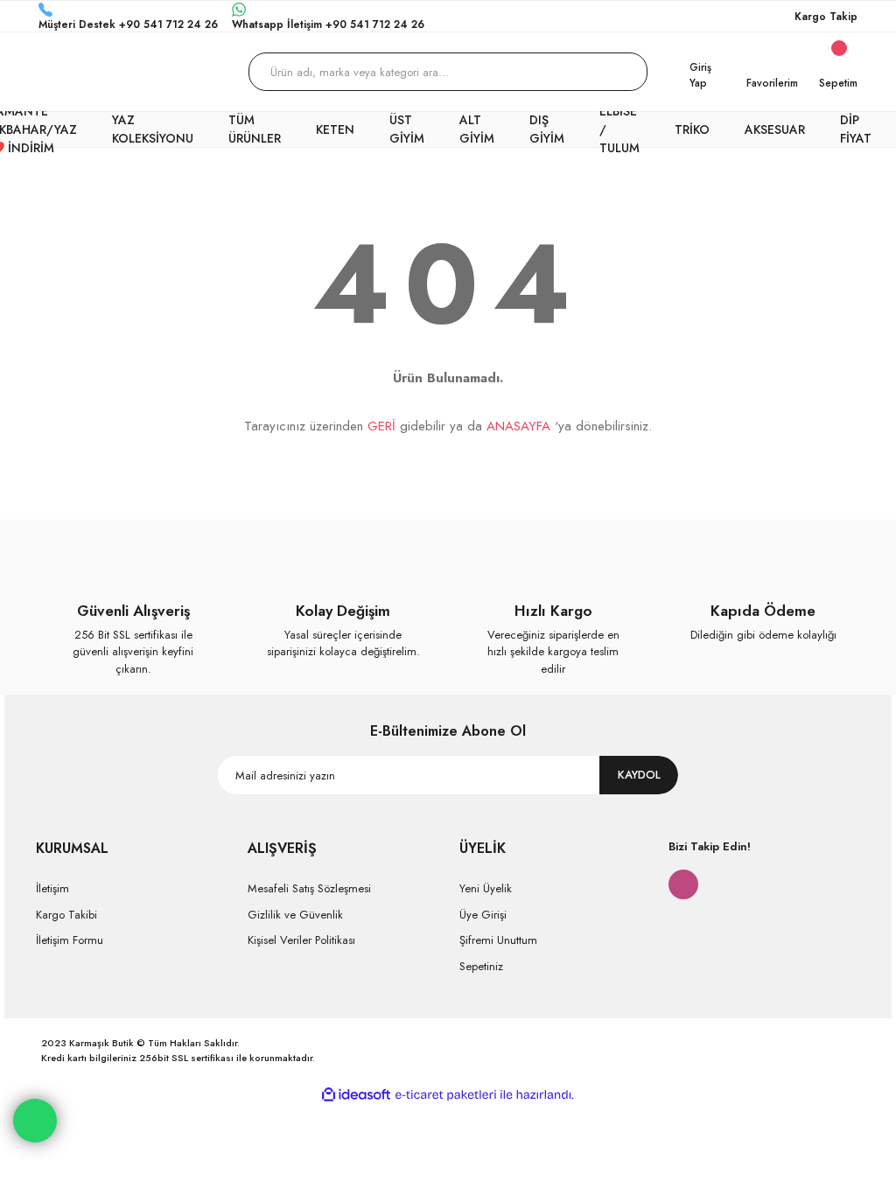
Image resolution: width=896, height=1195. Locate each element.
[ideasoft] (356, 1095)
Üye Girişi (483, 914)
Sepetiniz (481, 966)
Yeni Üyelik (485, 888)
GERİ (382, 426)
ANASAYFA (518, 426)
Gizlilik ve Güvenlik (295, 914)
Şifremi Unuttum (498, 940)
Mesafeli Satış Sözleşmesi (309, 888)
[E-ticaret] (446, 1095)
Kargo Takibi (66, 914)
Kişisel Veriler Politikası (301, 940)
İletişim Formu (69, 940)
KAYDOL (639, 774)
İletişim (52, 888)
